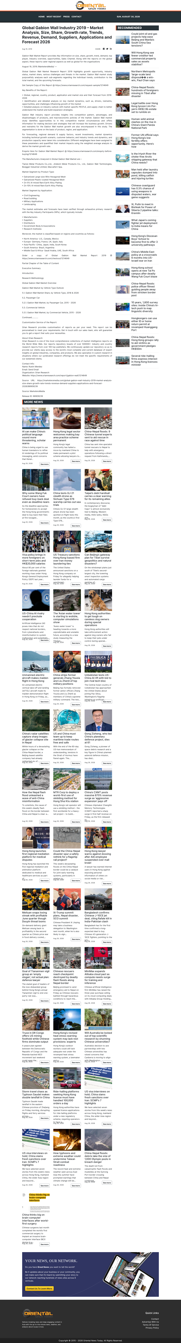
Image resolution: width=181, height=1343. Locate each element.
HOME (42, 16)
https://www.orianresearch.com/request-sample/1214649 (82, 85)
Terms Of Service (151, 1325)
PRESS (66, 16)
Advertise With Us (150, 1322)
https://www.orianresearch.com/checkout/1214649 (45, 258)
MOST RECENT (54, 16)
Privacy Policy (152, 1328)
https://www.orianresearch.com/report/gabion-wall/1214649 (59, 375)
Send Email (33, 369)
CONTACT (77, 16)
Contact (155, 1319)
